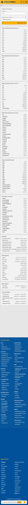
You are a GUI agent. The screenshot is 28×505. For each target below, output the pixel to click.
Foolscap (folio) (6, 137)
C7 (3, 101)
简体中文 (17, 491)
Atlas (3, 205)
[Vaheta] (26, 16)
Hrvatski (3, 490)
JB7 (3, 174)
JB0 (3, 162)
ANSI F (4, 132)
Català (3, 468)
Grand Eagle (5, 202)
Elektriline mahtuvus (6, 357)
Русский (17, 478)
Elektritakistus (5, 361)
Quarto (4, 136)
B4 (3, 68)
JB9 (3, 177)
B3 (3, 66)
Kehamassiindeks (19, 357)
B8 (3, 75)
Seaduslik (4, 116)
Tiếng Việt (17, 489)
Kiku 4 (4, 190)
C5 (3, 96)
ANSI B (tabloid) (6, 125)
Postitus (4, 141)
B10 (3, 79)
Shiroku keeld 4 (6, 185)
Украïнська (18, 487)
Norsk (16, 472)
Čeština (3, 470)
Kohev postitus (6, 225)
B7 (3, 73)
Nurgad (17, 372)
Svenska (17, 483)
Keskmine (4, 146)
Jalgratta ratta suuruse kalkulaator (20, 369)
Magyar (3, 492)
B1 (3, 63)
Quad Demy (5, 155)
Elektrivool (4, 364)
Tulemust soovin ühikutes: (7, 17)
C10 (3, 106)
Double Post (5, 218)
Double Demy (5, 153)
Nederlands (18, 470)
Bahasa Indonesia (19, 462)
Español (3, 478)
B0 (3, 61)
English (19, 502)
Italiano (17, 464)
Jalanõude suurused (20, 411)
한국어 (16, 468)
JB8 (3, 176)
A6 (3, 44)
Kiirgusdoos (18, 402)
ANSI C (4, 127)
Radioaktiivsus (18, 406)
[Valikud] (26, 2)
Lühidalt (4, 230)
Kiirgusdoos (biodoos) (20, 404)
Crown (4, 143)
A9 (3, 49)
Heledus (3, 381)
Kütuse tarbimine (5, 372)
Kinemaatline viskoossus (4, 407)
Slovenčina (18, 481)
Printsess (4, 212)
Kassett (4, 214)
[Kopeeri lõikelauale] (3, 23)
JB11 (3, 181)
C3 (3, 90)
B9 (3, 77)
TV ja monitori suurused (18, 384)
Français (3, 484)
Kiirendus (3, 419)
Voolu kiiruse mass (20, 422)
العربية (2, 464)
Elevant (4, 152)
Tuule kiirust (4, 423)
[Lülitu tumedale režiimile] (24, 2)
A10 (3, 51)
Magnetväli (17, 349)
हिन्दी (2, 488)
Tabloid (4, 120)
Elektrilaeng (4, 355)
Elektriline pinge (5, 359)
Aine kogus (4, 401)
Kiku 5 (4, 192)
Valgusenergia (5, 383)
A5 (3, 42)
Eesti (2, 480)
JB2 (3, 165)
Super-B (4, 139)
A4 (3, 40)
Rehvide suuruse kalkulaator (19, 376)
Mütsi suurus (18, 415)
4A (3, 30)
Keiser (4, 198)
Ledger (4, 118)
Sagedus (17, 379)
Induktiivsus (4, 366)
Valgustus (3, 387)
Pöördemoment (19, 361)
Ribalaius (3, 396)
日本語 (16, 466)
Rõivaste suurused (19, 417)
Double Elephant (6, 203)
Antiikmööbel (5, 200)
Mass (16, 359)
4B (3, 57)
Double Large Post (7, 210)
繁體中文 (17, 493)
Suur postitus (5, 108)
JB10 (3, 179)
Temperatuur (4, 374)
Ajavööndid (4, 347)
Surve (16, 381)
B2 (3, 64)
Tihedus (3, 412)
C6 (3, 97)
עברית (2, 486)
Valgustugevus (5, 385)
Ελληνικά (3, 476)
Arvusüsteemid (19, 366)
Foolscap (4, 226)
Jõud (16, 355)
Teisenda (4, 11)
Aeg (2, 345)
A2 (3, 37)
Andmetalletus (5, 394)
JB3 (3, 167)
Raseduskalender (5, 349)
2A (3, 32)
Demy (3, 145)
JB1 (3, 163)
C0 (3, 85)
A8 (3, 47)
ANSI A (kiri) (5, 122)
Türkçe (16, 485)
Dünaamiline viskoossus (4, 404)
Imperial (4, 209)
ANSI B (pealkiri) (6, 123)
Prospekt (4, 148)
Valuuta (17, 389)
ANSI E (4, 130)
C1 (3, 87)
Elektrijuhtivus (5, 353)
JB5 (3, 170)
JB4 (3, 169)
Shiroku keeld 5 (6, 186)
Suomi (3, 482)
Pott (3, 232)
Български (4, 466)
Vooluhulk (17, 424)
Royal (3, 150)
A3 (3, 39)
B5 (3, 70)
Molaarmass (4, 410)
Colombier (5, 207)
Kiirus (2, 421)
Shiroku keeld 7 (6, 188)
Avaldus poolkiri (6, 134)
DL (3, 94)
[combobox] (13, 13)
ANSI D (4, 129)
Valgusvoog (4, 389)
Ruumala (17, 397)
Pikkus (16, 393)
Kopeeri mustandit (7, 223)
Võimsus (3, 376)
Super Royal (5, 219)
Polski (16, 474)
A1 (3, 35)
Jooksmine (4, 416)
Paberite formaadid (20, 374)
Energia (3, 370)
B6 (3, 72)
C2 (3, 89)
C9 (3, 104)
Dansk (3, 472)
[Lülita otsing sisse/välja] (21, 2)
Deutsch (3, 474)
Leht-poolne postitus (7, 216)
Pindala (17, 395)
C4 (3, 92)
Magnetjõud (18, 345)
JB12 (3, 183)
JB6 (3, 172)
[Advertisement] (14, 321)
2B (3, 59)
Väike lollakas (6, 228)
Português (17, 476)
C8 (3, 103)
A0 (3, 33)
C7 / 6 (3, 99)
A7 (3, 46)
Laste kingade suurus (20, 413)
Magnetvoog (18, 347)
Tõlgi (16, 387)
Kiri (3, 115)
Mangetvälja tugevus (20, 351)
